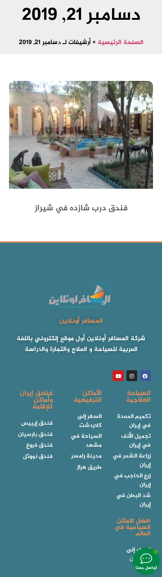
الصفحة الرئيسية (121, 43)
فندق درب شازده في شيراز (81, 208)
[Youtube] (117, 375)
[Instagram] (131, 375)
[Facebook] (145, 375)
